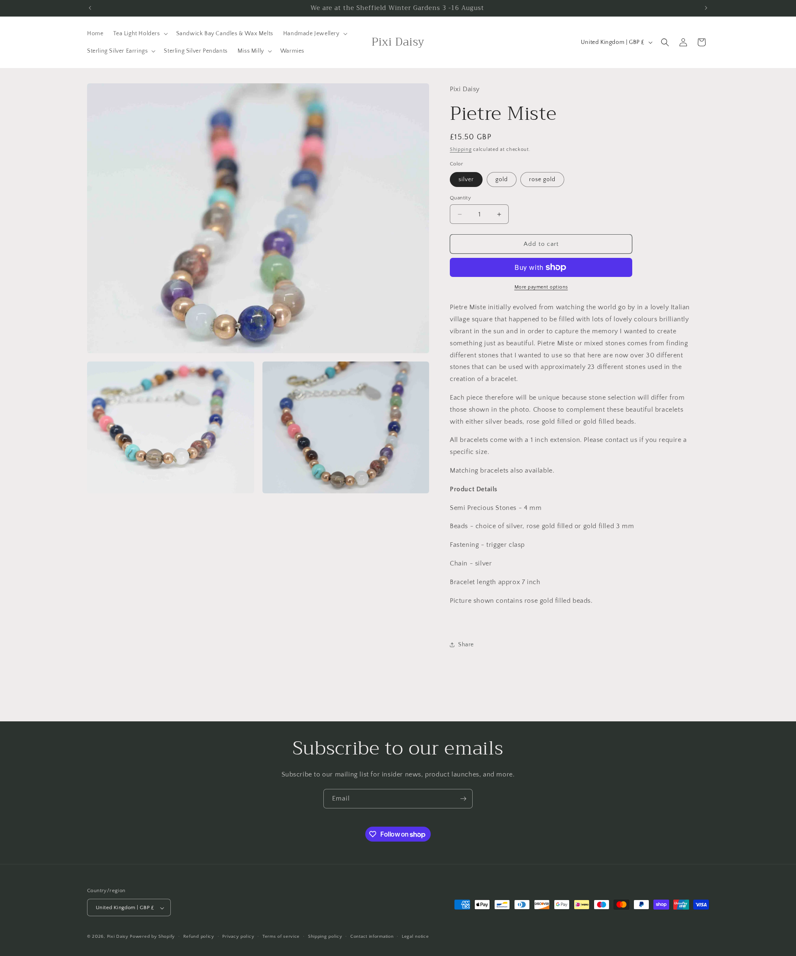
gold (501, 179)
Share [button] (466, 644)
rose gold (542, 179)
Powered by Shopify (152, 936)
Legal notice (415, 936)
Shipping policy (325, 936)
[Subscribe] (463, 798)
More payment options (541, 287)
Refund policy (198, 936)
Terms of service (281, 936)
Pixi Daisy (118, 936)
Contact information (371, 936)
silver (466, 179)
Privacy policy (238, 936)
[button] (139, 33)
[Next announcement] (706, 8)
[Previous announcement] (90, 8)
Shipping (461, 149)
